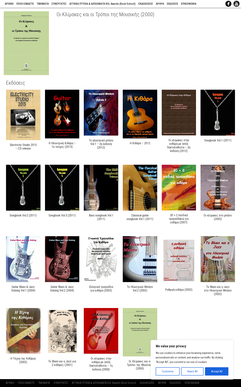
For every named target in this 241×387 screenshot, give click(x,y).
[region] (192, 359)
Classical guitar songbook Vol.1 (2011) (140, 217)
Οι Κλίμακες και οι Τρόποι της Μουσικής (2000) (140, 365)
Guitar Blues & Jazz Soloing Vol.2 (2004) (62, 288)
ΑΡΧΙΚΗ (9, 3)
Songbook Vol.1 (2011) (217, 140)
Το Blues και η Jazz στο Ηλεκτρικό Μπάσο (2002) (218, 290)
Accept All (216, 371)
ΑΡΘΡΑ (160, 3)
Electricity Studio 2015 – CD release (23, 146)
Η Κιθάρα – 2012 (140, 143)
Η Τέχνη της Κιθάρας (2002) (23, 360)
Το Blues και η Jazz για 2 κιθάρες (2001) (62, 363)
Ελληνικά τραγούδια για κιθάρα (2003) (101, 288)
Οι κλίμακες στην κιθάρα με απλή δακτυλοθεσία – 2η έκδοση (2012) (178, 145)
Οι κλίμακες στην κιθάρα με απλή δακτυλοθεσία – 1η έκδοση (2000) (101, 364)
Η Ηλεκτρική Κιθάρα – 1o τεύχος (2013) (62, 145)
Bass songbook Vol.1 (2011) (101, 217)
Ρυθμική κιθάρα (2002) (178, 289)
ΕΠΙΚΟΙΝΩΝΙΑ (188, 3)
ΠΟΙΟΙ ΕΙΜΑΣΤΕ (25, 3)
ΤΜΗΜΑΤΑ (43, 3)
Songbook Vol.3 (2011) (62, 215)
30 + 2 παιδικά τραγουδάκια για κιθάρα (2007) (179, 218)
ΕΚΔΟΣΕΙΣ (172, 3)
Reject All (192, 371)
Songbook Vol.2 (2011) (23, 215)
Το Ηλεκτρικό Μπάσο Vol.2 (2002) (140, 288)
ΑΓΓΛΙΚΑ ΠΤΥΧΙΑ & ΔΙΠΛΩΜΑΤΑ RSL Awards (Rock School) (102, 3)
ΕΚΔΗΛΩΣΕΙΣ (145, 3)
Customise (168, 371)
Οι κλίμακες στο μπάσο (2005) (218, 217)
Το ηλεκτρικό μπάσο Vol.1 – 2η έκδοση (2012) (101, 144)
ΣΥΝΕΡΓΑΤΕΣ (59, 3)
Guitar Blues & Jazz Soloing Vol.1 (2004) (23, 288)
